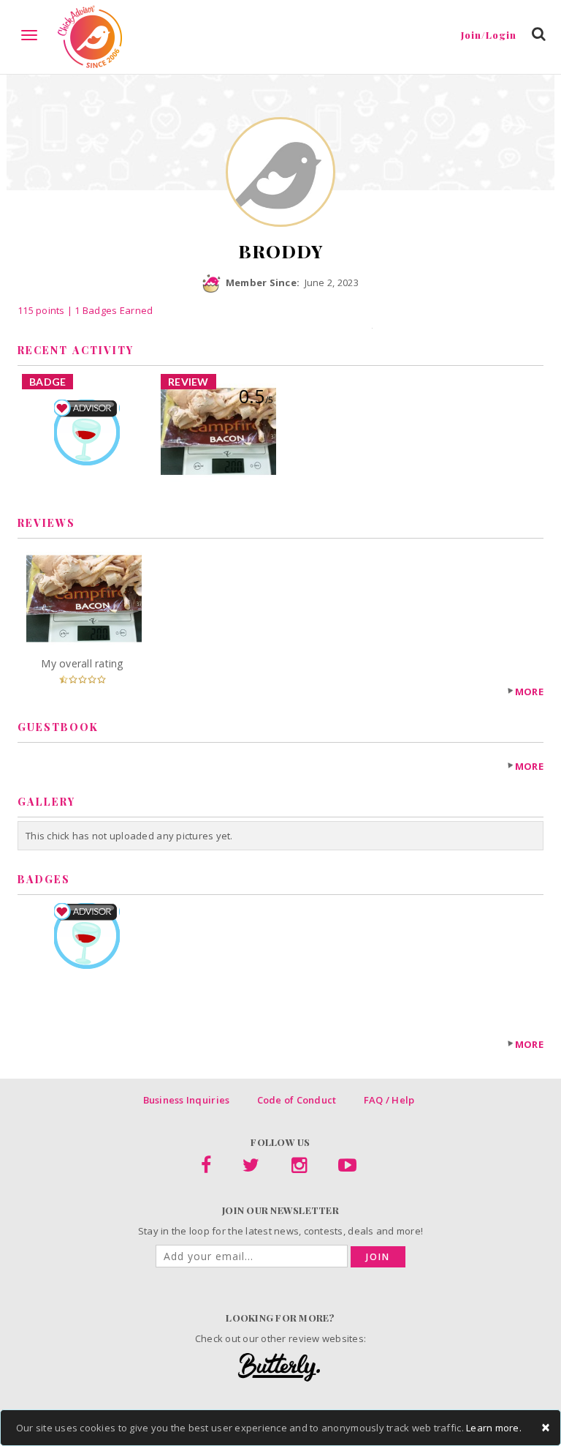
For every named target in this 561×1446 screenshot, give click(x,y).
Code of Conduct (297, 1099)
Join (378, 1257)
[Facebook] (206, 1168)
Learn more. (494, 1427)
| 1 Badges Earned (109, 310)
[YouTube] (347, 1168)
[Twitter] (251, 1168)
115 (41, 310)
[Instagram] (299, 1168)
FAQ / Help (389, 1099)
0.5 (256, 395)
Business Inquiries (186, 1099)
